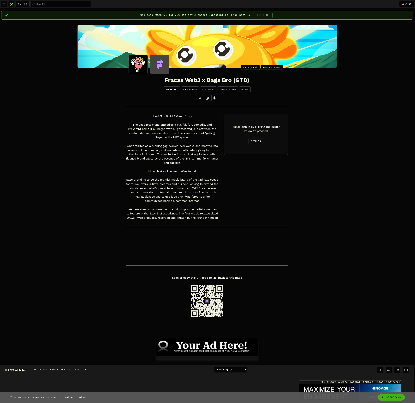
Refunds (54, 370)
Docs (77, 370)
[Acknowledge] (406, 15)
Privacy (43, 370)
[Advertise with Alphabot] (207, 346)
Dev (84, 370)
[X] (200, 98)
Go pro (22, 3)
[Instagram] (207, 98)
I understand (391, 397)
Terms (33, 370)
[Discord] (389, 370)
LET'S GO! (263, 15)
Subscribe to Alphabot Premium (366, 382)
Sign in (406, 3)
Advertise (66, 370)
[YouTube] (406, 370)
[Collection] (214, 98)
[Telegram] (397, 370)
